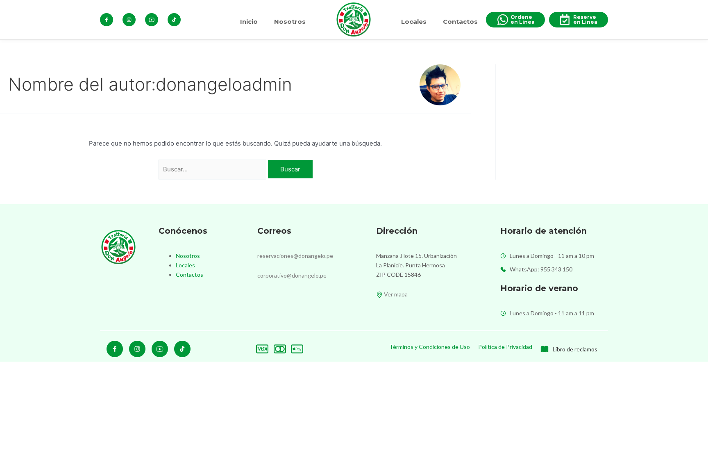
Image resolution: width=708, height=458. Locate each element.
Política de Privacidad (505, 346)
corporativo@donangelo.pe (292, 275)
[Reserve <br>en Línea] (564, 19)
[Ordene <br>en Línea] (503, 20)
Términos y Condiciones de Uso (429, 346)
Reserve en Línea (585, 19)
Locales (414, 21)
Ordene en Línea (523, 19)
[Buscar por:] (213, 169)
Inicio (249, 21)
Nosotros (290, 21)
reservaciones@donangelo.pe (295, 255)
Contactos (460, 21)
